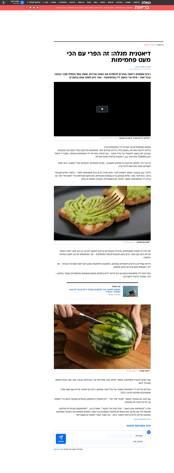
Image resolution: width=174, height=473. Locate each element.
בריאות (81, 2)
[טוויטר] (30, 7)
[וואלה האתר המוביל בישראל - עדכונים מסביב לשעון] (146, 2)
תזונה (136, 419)
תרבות (110, 2)
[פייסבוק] (26, 7)
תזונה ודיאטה (109, 8)
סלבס (102, 2)
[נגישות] (3, 2)
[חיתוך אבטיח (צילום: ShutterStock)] (102, 338)
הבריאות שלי (120, 8)
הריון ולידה (98, 8)
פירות (148, 419)
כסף (95, 2)
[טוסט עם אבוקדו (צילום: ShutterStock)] (102, 215)
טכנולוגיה (63, 2)
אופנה (53, 2)
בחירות (119, 2)
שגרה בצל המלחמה (75, 8)
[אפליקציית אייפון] (34, 7)
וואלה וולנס (88, 8)
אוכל (89, 2)
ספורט (128, 2)
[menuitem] (135, 2)
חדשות (136, 2)
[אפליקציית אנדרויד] (37, 7)
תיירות (72, 2)
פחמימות (142, 419)
